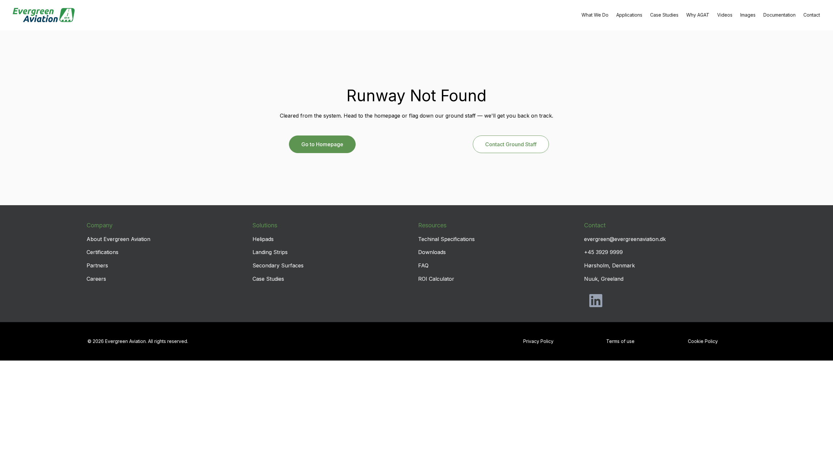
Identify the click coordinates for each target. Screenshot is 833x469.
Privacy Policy (538, 341)
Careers (96, 279)
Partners (97, 265)
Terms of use (620, 341)
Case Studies (268, 279)
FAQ (423, 265)
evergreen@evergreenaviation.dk (625, 239)
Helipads (263, 239)
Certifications (102, 252)
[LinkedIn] (596, 300)
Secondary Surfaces (278, 265)
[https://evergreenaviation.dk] (43, 15)
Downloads (432, 252)
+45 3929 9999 (603, 252)
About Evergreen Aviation (118, 239)
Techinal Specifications (446, 239)
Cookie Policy (703, 341)
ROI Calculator (436, 279)
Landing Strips (270, 252)
